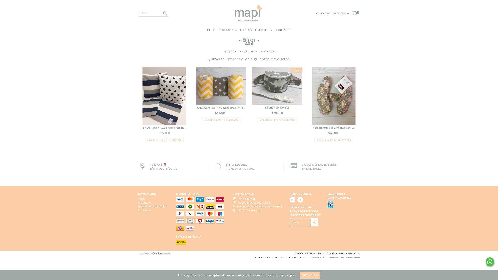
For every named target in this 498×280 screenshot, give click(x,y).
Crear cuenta (323, 13)
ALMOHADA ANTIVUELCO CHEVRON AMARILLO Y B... (221, 107)
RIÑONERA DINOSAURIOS (277, 107)
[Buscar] (165, 13)
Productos (228, 30)
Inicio (211, 30)
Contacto (283, 30)
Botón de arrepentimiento (344, 257)
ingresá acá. (318, 257)
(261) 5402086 (247, 198)
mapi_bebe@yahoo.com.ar (254, 202)
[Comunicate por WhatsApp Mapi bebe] (490, 261)
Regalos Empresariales (256, 30)
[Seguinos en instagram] (292, 200)
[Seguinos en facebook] (300, 200)
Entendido (310, 275)
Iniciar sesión (341, 13)
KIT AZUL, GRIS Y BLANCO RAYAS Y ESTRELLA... (164, 128)
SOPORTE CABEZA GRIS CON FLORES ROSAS (333, 128)
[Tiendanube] (155, 254)
